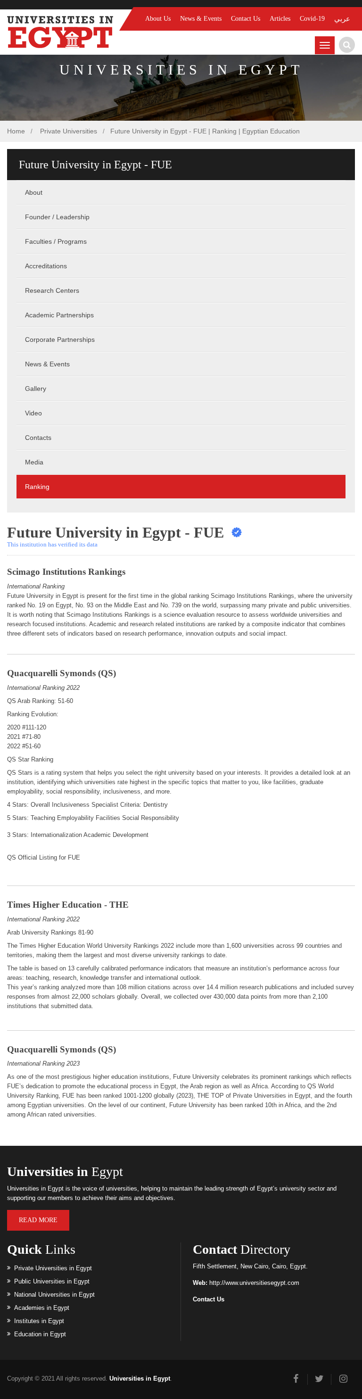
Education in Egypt (40, 1334)
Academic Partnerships (59, 315)
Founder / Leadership (57, 217)
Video (33, 413)
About (33, 192)
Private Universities (67, 131)
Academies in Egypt (41, 1307)
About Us (158, 18)
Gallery (35, 388)
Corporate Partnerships (60, 339)
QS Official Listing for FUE (43, 857)
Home (16, 131)
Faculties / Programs (56, 241)
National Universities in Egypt (54, 1294)
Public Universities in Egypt (52, 1281)
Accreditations (46, 266)
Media (34, 462)
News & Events (201, 18)
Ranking (37, 486)
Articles (280, 18)
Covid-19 (312, 18)
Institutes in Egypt (39, 1320)
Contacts (38, 437)
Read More (38, 1220)
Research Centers (52, 290)
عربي (342, 19)
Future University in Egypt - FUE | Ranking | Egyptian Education (205, 131)
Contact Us (245, 18)
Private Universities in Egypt (53, 1268)
